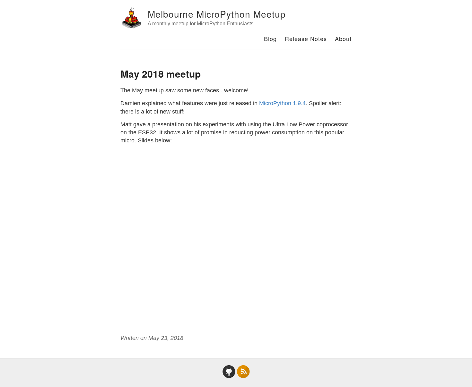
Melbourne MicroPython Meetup (217, 13)
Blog (270, 38)
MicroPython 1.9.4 (282, 103)
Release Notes (306, 38)
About (343, 38)
